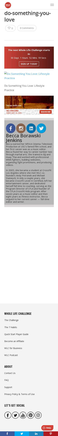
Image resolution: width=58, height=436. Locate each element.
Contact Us (9, 373)
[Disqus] (29, 249)
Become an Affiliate (14, 341)
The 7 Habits (10, 327)
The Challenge (11, 320)
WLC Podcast (11, 355)
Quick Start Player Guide (16, 334)
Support (8, 387)
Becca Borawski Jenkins (23, 137)
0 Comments (27, 27)
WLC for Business (13, 348)
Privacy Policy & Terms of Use (19, 394)
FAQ (6, 380)
